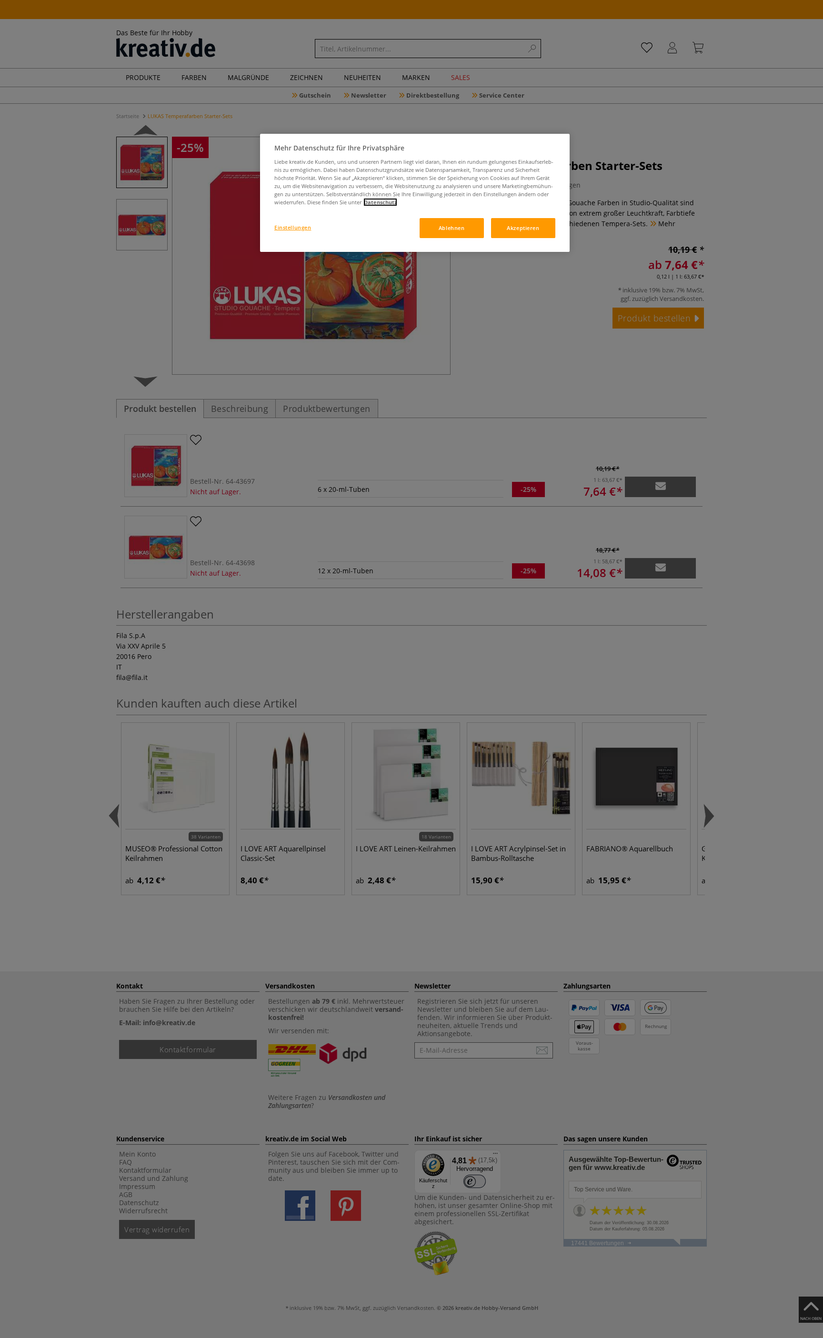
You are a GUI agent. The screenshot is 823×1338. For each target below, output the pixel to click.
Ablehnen (452, 227)
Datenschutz (380, 202)
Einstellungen (292, 227)
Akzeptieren (523, 227)
